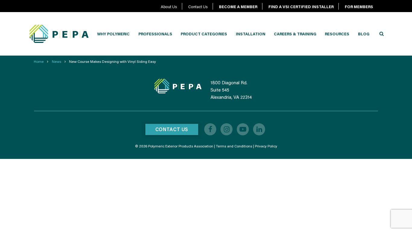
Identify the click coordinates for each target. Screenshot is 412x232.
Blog (363, 33)
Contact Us (198, 6)
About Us (169, 6)
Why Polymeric (113, 33)
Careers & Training (295, 33)
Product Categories (204, 33)
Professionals (155, 33)
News (56, 61)
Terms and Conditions (234, 146)
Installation (250, 33)
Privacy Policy (266, 146)
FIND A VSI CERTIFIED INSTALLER (301, 6)
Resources (337, 33)
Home (39, 61)
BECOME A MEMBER (238, 6)
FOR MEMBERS (359, 6)
